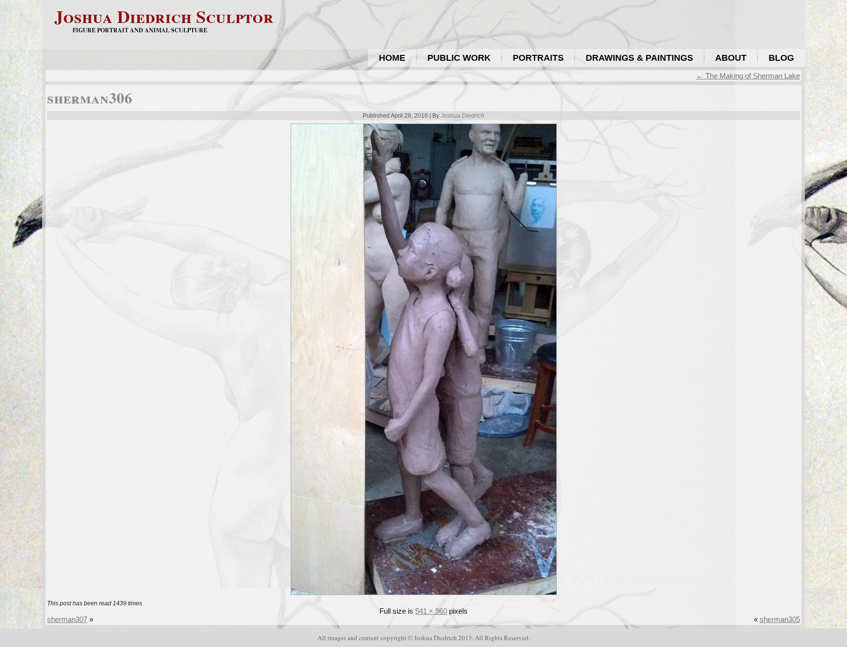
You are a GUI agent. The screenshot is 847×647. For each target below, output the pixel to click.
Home (392, 58)
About (731, 58)
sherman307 (67, 619)
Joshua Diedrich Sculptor (164, 16)
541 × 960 (431, 611)
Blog (781, 58)
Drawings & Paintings (639, 58)
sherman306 (89, 97)
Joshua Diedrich (462, 115)
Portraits (538, 58)
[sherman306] (423, 596)
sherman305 (780, 619)
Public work (459, 58)
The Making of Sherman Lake (748, 76)
